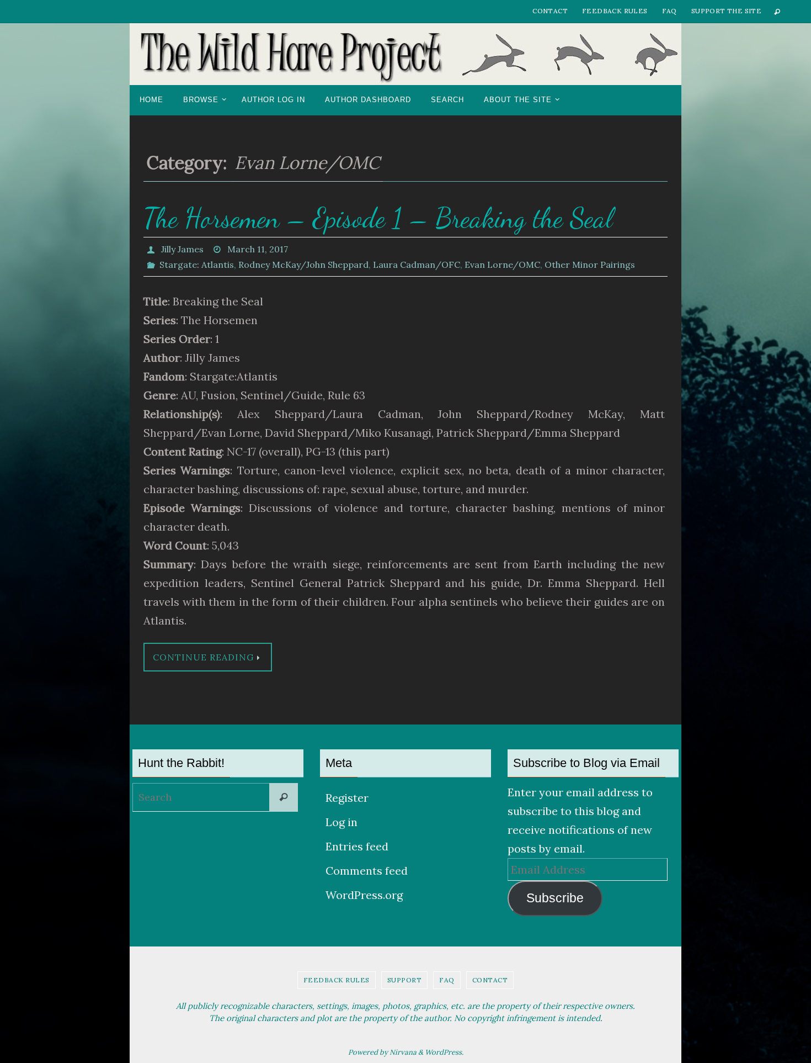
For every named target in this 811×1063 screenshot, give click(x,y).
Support (404, 980)
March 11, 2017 (257, 249)
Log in (342, 822)
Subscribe (555, 898)
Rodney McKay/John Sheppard (303, 264)
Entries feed (357, 846)
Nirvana (403, 1052)
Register (347, 798)
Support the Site (726, 11)
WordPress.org (364, 895)
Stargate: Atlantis (196, 264)
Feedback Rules (615, 11)
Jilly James (182, 249)
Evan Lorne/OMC (502, 264)
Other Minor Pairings (590, 264)
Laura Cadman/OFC (416, 264)
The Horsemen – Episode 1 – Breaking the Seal (378, 218)
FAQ (669, 11)
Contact (550, 11)
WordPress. (444, 1052)
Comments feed (367, 870)
